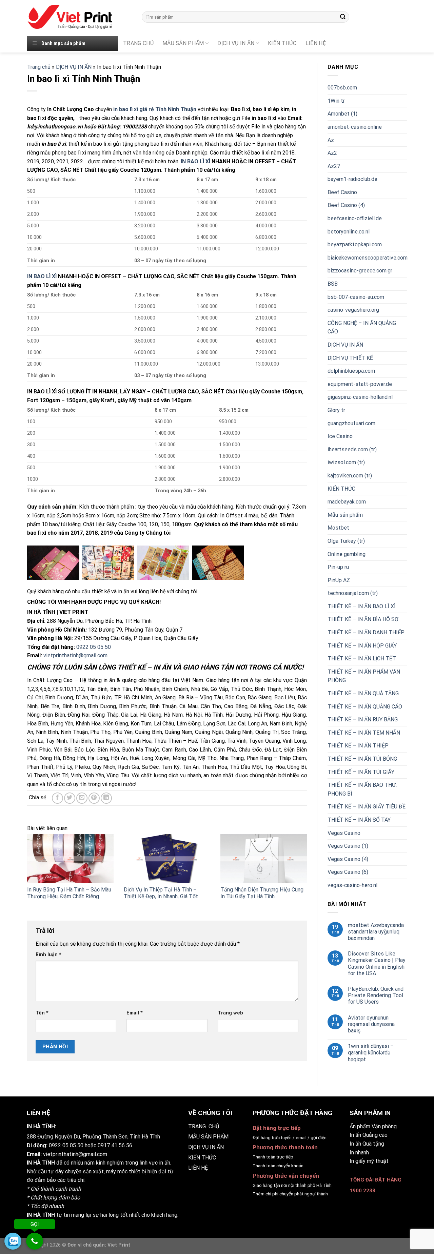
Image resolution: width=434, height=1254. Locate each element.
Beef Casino (342, 192)
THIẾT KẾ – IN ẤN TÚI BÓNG (362, 759)
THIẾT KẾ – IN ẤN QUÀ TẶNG (363, 693)
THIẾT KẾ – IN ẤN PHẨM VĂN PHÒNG (364, 676)
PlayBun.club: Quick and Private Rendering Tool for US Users (375, 995)
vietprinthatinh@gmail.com (75, 655)
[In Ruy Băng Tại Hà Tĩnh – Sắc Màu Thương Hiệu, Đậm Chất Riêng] (70, 858)
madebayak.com (347, 501)
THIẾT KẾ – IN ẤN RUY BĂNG (363, 719)
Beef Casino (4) (346, 205)
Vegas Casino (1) (348, 846)
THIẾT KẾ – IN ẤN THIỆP (358, 745)
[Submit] (343, 17)
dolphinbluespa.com (351, 371)
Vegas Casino (344, 833)
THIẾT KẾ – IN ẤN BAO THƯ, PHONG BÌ (362, 789)
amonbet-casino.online (355, 127)
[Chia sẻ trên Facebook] (57, 798)
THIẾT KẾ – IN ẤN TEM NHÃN (364, 732)
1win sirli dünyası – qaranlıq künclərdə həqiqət (371, 1052)
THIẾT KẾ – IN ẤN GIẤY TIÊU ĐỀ (367, 806)
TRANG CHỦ (138, 43)
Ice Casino (340, 436)
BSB (333, 284)
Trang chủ (39, 67)
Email (134, 1013)
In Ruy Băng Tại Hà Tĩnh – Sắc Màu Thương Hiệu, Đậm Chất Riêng (69, 893)
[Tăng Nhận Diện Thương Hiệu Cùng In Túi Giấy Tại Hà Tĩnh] (263, 858)
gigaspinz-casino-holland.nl (360, 397)
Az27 (334, 166)
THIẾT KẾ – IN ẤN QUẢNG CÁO (365, 706)
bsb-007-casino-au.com (356, 297)
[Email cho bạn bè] (81, 798)
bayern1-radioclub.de (352, 179)
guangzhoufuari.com (351, 423)
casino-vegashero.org (353, 310)
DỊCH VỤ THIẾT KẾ (350, 358)
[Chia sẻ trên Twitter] (69, 798)
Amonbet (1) (342, 113)
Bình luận (48, 955)
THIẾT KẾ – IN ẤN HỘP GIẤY (362, 645)
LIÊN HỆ (198, 1168)
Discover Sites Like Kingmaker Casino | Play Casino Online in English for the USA (377, 963)
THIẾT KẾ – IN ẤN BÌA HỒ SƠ (363, 619)
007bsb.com (342, 87)
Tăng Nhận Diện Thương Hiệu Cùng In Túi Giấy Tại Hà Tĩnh (261, 893)
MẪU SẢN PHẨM (183, 43)
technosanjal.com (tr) (353, 593)
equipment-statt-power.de (360, 384)
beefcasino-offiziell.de (355, 218)
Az (331, 140)
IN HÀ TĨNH (41, 1162)
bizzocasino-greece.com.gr (360, 270)
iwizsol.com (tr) (346, 462)
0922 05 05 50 (93, 647)
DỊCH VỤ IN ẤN (235, 43)
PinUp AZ (339, 580)
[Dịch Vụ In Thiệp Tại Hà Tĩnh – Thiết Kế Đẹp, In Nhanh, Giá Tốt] (167, 858)
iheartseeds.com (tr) (352, 449)
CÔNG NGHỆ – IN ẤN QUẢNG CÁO (362, 327)
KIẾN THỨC (282, 43)
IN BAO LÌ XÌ (195, 161)
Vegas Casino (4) (348, 859)
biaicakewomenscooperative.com (368, 257)
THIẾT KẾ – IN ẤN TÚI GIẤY (361, 772)
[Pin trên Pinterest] (94, 798)
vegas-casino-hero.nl (352, 885)
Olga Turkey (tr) (346, 541)
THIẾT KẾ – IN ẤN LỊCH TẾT (362, 658)
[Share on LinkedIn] (106, 798)
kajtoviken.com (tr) (350, 475)
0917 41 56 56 (115, 1145)
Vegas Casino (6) (348, 872)
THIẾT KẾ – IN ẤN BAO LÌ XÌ (362, 606)
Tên (42, 1013)
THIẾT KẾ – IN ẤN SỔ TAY (359, 820)
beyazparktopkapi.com (355, 244)
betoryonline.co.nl (349, 231)
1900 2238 (362, 1191)
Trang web (230, 1013)
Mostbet (338, 528)
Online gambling (347, 554)
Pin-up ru (338, 567)
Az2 (332, 153)
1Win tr (336, 101)
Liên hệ (315, 43)
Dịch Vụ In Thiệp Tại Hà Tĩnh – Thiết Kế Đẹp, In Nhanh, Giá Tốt (161, 893)
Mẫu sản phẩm (345, 515)
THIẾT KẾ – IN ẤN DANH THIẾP (366, 632)
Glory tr (336, 410)
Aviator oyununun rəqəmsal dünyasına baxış (371, 1024)
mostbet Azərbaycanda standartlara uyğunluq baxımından (376, 931)
